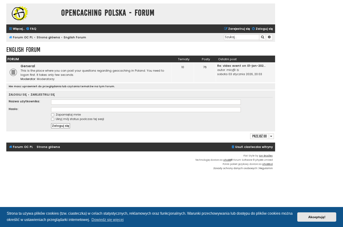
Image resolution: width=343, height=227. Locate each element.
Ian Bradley (266, 155)
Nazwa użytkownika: (24, 101)
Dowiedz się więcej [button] (107, 220)
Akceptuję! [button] (317, 217)
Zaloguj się (18, 95)
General (28, 66)
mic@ (231, 70)
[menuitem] (31, 29)
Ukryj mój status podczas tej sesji (79, 119)
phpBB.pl (267, 164)
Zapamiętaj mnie (68, 115)
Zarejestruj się (43, 95)
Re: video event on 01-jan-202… (241, 66)
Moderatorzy (46, 79)
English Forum (23, 49)
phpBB (227, 160)
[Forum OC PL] (32, 13)
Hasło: (13, 109)
